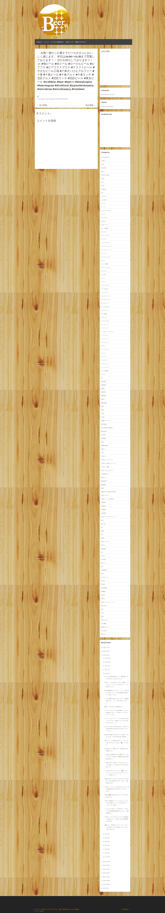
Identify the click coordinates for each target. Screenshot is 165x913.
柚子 (102, 609)
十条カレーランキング (107, 459)
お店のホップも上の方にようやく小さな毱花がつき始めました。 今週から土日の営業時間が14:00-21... (117, 819)
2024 (104, 647)
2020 (104, 865)
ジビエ (103, 260)
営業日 (103, 388)
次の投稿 (42, 105)
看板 (102, 410)
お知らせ (39, 42)
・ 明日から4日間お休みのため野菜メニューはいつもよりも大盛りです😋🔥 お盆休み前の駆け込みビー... (117, 757)
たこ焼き (103, 274)
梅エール (103, 563)
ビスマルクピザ (105, 321)
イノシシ (103, 203)
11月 (106, 662)
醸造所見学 (104, 481)
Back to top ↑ (126, 909)
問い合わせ (104, 605)
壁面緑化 (103, 591)
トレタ (103, 278)
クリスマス (104, 239)
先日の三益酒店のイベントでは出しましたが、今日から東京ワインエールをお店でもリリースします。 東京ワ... (117, 803)
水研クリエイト (105, 495)
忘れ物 (103, 595)
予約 (102, 613)
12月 (106, 658)
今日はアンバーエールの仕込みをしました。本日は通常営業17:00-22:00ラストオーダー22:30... (117, 789)
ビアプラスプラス (105, 299)
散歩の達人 (104, 431)
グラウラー (104, 232)
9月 (106, 669)
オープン (103, 214)
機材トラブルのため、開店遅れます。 (114, 706)
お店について (70, 42)
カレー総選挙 (104, 228)
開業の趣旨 (104, 403)
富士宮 (103, 580)
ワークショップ (105, 367)
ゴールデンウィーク (106, 249)
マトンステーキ (105, 349)
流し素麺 (103, 623)
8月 (106, 673)
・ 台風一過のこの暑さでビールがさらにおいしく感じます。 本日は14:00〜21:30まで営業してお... (116, 765)
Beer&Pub (104, 168)
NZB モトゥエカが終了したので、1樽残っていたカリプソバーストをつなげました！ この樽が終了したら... (116, 684)
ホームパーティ (105, 342)
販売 (102, 573)
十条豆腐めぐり (105, 474)
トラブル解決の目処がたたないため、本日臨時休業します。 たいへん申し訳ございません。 (117, 701)
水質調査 (103, 509)
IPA (102, 192)
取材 (102, 442)
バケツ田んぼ (104, 289)
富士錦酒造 (104, 588)
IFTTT (102, 185)
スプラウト (104, 271)
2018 (104, 873)
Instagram (103, 189)
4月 (106, 845)
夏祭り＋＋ (104, 399)
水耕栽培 (103, 502)
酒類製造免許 (104, 445)
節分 (102, 520)
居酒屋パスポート (105, 420)
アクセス (103, 196)
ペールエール (104, 335)
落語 (102, 616)
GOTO (102, 178)
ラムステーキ (104, 360)
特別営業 (103, 548)
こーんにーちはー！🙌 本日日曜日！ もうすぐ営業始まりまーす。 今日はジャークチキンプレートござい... (116, 712)
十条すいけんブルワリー (107, 470)
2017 (104, 876)
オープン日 (104, 217)
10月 (106, 666)
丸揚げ (103, 417)
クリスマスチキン (105, 242)
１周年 (103, 160)
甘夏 (102, 406)
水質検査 (103, 506)
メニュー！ (104, 356)
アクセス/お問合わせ (57, 42)
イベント (103, 207)
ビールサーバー (105, 303)
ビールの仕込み (105, 306)
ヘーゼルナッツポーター (107, 331)
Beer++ (103, 171)
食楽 (102, 488)
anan (102, 164)
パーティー (104, 281)
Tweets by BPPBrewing (107, 106)
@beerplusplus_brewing (107, 94)
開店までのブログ (80, 42)
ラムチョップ (104, 363)
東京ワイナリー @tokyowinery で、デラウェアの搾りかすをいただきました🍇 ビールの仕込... (117, 743)
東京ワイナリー (105, 541)
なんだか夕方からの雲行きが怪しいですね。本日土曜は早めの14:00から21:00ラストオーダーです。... (117, 729)
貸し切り (103, 524)
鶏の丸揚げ (104, 424)
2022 (104, 655)
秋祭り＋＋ (104, 449)
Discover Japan (105, 175)
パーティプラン (105, 285)
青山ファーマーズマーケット (108, 516)
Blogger (77, 909)
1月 (106, 857)
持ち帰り (103, 435)
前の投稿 (91, 105)
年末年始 (103, 559)
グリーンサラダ (105, 235)
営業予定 (103, 392)
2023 (104, 651)
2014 (104, 888)
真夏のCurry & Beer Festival (108, 491)
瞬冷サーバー (104, 477)
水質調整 (103, 513)
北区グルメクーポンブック (108, 602)
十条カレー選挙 (105, 467)
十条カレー (104, 456)
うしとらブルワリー (106, 210)
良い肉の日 (104, 630)
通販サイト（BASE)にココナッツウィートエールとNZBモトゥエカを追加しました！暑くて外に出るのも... (117, 827)
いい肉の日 (104, 200)
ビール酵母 (104, 314)
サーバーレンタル (105, 257)
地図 (102, 531)
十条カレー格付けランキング (108, 463)
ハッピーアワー (105, 292)
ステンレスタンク (105, 267)
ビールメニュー (105, 310)
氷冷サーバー (104, 577)
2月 (106, 853)
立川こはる (104, 620)
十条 (102, 452)
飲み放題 (103, 381)
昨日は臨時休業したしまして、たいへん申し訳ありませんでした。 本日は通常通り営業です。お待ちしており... (117, 692)
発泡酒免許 (104, 570)
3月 (106, 849)
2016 (104, 880)
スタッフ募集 (104, 264)
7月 (106, 834)
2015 (104, 884)
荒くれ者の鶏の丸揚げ (107, 427)
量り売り (103, 634)
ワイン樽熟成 (104, 370)
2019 (104, 869)
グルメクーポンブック (107, 246)
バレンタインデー (105, 296)
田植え (103, 538)
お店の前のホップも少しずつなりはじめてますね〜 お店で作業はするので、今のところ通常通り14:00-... (117, 781)
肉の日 (103, 556)
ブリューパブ (104, 328)
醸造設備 (103, 484)
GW (102, 182)
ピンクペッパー (105, 324)
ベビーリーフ (104, 338)
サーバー (103, 253)
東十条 (103, 545)
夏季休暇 (103, 395)
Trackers (41, 911)
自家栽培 (103, 438)
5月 (106, 841)
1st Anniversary (105, 157)
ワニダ (103, 374)
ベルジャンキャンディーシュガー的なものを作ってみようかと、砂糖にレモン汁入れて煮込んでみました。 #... (117, 720)
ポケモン (103, 346)
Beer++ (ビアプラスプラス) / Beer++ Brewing (55, 909)
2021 (104, 861)
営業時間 (103, 385)
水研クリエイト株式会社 (107, 499)
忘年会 (103, 598)
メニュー (46, 42)
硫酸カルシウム (105, 627)
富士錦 (103, 584)
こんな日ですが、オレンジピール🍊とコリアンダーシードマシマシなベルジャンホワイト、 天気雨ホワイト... (116, 773)
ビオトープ (104, 317)
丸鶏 (102, 413)
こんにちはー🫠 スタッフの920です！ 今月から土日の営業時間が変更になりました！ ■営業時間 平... (117, 811)
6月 (106, 838)
